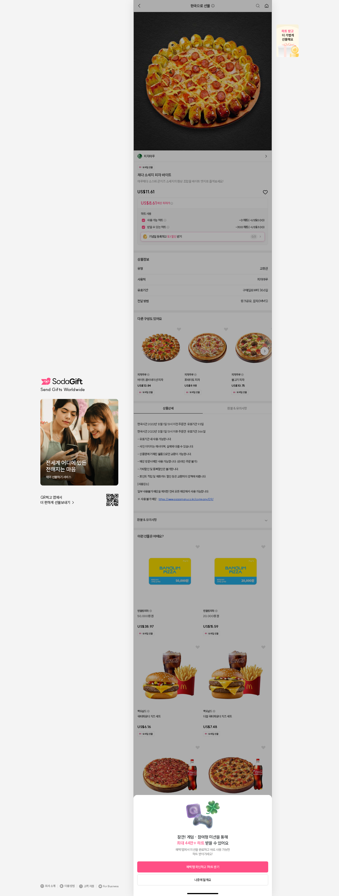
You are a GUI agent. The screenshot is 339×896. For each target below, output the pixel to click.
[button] (47, 886)
